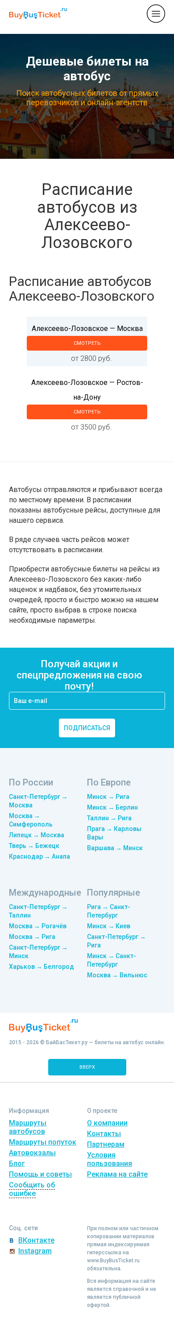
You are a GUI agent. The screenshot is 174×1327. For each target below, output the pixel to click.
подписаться (87, 728)
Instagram (35, 1251)
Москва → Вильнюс (117, 975)
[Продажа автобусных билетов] (38, 13)
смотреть (87, 343)
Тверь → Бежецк (34, 845)
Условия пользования (109, 1159)
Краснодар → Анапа (39, 856)
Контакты (104, 1133)
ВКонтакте (36, 1240)
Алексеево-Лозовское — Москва (87, 328)
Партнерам (105, 1144)
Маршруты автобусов (27, 1127)
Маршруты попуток (42, 1142)
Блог (17, 1163)
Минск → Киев (108, 926)
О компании (107, 1123)
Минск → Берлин (112, 807)
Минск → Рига (108, 796)
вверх (87, 1067)
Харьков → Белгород (41, 966)
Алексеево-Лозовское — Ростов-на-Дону (87, 389)
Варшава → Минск (115, 848)
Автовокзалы (32, 1153)
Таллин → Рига (109, 818)
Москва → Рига (32, 936)
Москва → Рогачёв (37, 926)
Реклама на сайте (117, 1174)
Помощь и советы (40, 1174)
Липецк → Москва (36, 835)
